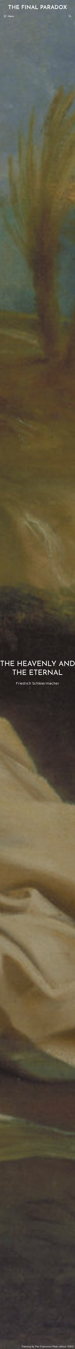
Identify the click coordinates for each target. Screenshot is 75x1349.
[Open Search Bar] (70, 16)
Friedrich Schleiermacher (37, 683)
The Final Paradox (37, 7)
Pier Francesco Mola (46, 1346)
